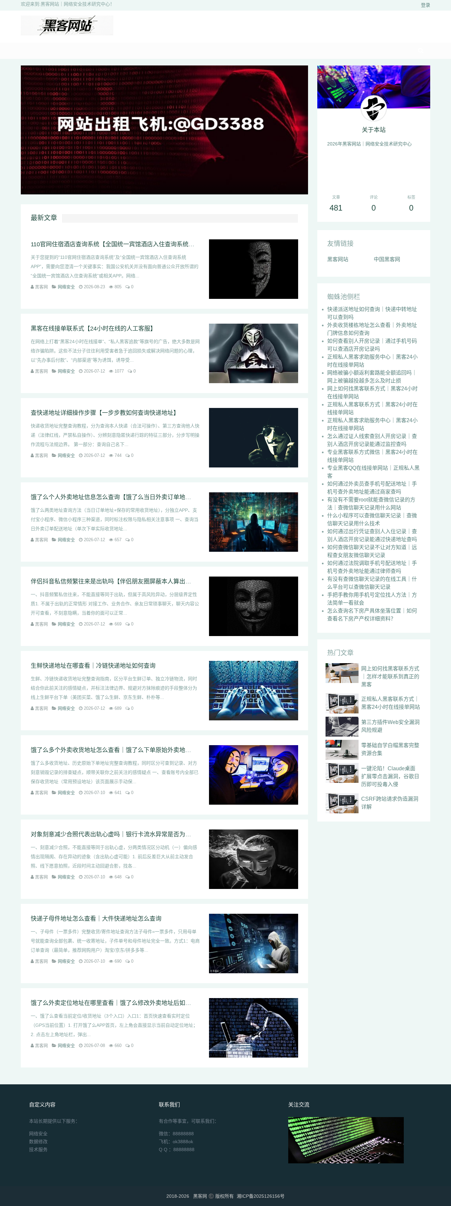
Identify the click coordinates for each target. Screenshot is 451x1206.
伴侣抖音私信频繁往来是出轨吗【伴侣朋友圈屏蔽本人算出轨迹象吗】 (123, 581)
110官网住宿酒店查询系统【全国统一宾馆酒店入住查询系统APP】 (118, 244)
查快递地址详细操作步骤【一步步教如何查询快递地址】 (105, 413)
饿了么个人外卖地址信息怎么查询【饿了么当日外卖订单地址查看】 (120, 497)
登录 (425, 5)
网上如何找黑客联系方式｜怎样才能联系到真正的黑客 (390, 676)
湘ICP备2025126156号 (261, 1196)
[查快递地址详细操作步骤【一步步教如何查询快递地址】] (253, 437)
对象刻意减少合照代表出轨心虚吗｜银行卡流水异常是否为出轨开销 (120, 834)
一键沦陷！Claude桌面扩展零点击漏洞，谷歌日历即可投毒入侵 (390, 776)
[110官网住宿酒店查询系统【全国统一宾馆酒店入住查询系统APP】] (253, 269)
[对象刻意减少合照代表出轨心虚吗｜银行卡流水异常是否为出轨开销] (253, 859)
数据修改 (38, 1141)
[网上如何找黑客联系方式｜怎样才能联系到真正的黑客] (342, 673)
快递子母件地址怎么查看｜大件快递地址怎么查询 (96, 918)
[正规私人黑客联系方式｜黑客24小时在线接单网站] (342, 703)
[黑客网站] (67, 33)
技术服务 (38, 1149)
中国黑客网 (387, 259)
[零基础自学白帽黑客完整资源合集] (342, 750)
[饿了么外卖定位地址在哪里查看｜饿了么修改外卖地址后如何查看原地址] (253, 1028)
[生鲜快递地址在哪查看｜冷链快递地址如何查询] (253, 690)
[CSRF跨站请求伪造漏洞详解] (342, 803)
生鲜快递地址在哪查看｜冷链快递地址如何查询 (93, 666)
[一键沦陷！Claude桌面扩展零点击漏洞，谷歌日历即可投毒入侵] (342, 773)
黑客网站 (337, 259)
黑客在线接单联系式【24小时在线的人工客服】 (93, 328)
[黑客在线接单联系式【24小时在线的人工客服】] (253, 353)
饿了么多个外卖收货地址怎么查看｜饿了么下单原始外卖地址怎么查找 (123, 750)
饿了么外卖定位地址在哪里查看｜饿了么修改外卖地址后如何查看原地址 (126, 1003)
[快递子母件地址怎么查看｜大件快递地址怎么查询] (253, 943)
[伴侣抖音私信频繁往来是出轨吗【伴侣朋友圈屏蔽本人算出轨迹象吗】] (253, 606)
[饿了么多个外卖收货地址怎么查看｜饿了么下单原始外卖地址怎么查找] (253, 775)
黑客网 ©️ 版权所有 (213, 1196)
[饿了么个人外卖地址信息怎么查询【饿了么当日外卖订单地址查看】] (253, 522)
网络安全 (66, 286)
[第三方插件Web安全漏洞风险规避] (342, 727)
